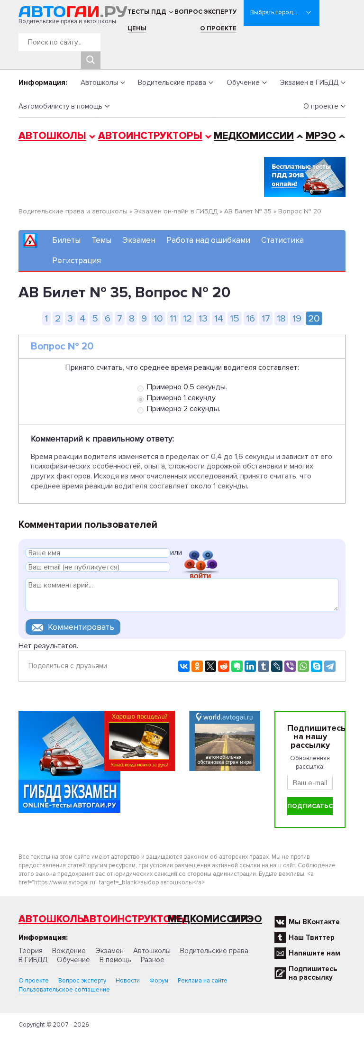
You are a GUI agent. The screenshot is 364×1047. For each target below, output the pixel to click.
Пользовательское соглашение (64, 989)
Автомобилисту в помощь (60, 106)
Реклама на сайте (203, 980)
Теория (30, 950)
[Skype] (316, 666)
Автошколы (99, 82)
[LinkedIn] (250, 666)
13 (203, 318)
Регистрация (76, 260)
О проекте (218, 28)
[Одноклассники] (197, 666)
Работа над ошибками (208, 240)
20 (314, 318)
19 (296, 318)
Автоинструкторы (150, 136)
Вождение (69, 950)
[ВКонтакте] (184, 666)
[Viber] (290, 666)
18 (281, 318)
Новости (128, 980)
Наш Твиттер (312, 937)
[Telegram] (330, 666)
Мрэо (247, 919)
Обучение (243, 82)
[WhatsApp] (303, 666)
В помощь (115, 959)
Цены (136, 28)
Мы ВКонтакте (314, 922)
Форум (158, 980)
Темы (101, 240)
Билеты (66, 240)
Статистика (282, 240)
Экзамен (138, 240)
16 (250, 318)
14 (218, 318)
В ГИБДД (32, 959)
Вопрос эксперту (205, 12)
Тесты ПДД (146, 12)
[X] (210, 666)
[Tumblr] (263, 666)
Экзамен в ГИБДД (309, 82)
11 (173, 318)
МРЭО (321, 136)
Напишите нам (314, 953)
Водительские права (172, 82)
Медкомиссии (254, 136)
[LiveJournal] (276, 666)
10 (158, 318)
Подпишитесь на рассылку (313, 973)
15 (234, 318)
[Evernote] (237, 666)
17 (266, 318)
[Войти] (200, 554)
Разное (152, 959)
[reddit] (223, 666)
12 (187, 318)
